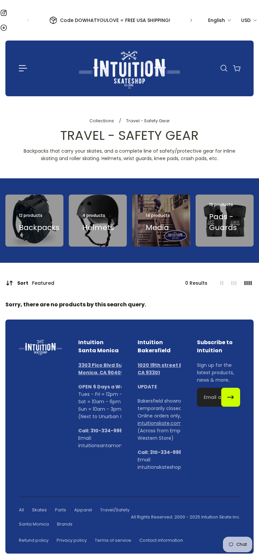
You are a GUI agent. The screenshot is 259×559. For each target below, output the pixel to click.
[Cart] (236, 68)
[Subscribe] (230, 397)
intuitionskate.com (160, 423)
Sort (35, 283)
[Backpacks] (34, 221)
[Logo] (129, 68)
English (216, 20)
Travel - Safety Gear (148, 121)
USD (246, 20)
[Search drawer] (223, 68)
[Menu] (23, 68)
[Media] (161, 221)
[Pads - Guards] (225, 221)
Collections (102, 121)
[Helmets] (98, 221)
